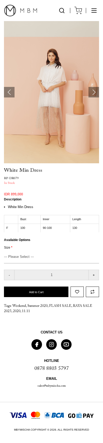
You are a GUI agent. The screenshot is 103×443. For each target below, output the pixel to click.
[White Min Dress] (51, 92)
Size (7, 247)
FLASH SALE (60, 306)
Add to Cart (36, 292)
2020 (16, 311)
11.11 (26, 311)
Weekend (19, 306)
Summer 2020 (37, 306)
